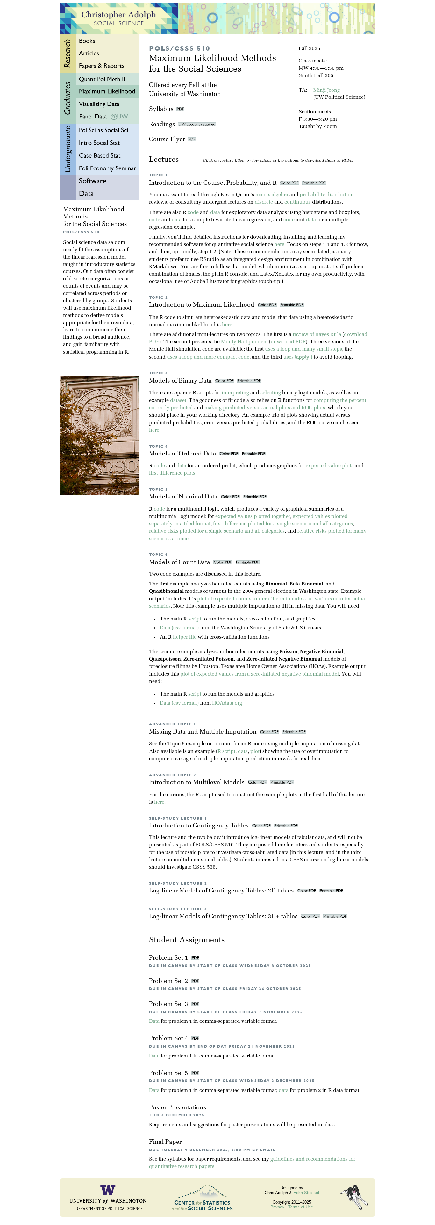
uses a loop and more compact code (208, 357)
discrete (264, 202)
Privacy (277, 1207)
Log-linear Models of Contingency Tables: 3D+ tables (224, 917)
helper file (184, 637)
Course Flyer (168, 140)
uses (297, 357)
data (215, 212)
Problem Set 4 (169, 1039)
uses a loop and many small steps (303, 349)
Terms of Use (300, 1207)
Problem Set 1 (169, 958)
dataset (178, 400)
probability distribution (327, 194)
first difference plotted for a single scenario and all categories (283, 524)
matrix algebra (271, 194)
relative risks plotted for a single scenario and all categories (217, 531)
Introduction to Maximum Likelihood (202, 305)
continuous (297, 202)
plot (255, 751)
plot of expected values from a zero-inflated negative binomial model (259, 674)
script (194, 619)
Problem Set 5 (169, 1074)
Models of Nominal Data (184, 497)
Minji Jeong (326, 90)
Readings (163, 125)
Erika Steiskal (306, 1192)
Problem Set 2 (169, 981)
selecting (270, 393)
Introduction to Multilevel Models (197, 783)
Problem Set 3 (169, 1004)
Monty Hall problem (244, 342)
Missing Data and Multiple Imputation (203, 732)
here (279, 244)
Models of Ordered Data (183, 454)
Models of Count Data (180, 563)
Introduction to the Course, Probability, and (213, 183)
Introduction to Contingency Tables (199, 826)
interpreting (235, 393)
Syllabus (161, 109)
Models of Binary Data (181, 381)
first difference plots (172, 473)
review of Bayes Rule (317, 334)
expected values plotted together (252, 516)
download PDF (288, 342)
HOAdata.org (227, 703)
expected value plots (329, 466)
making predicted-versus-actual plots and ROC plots (264, 408)
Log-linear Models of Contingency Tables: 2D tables (222, 891)
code (193, 212)
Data (154, 1021)
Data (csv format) (179, 628)
